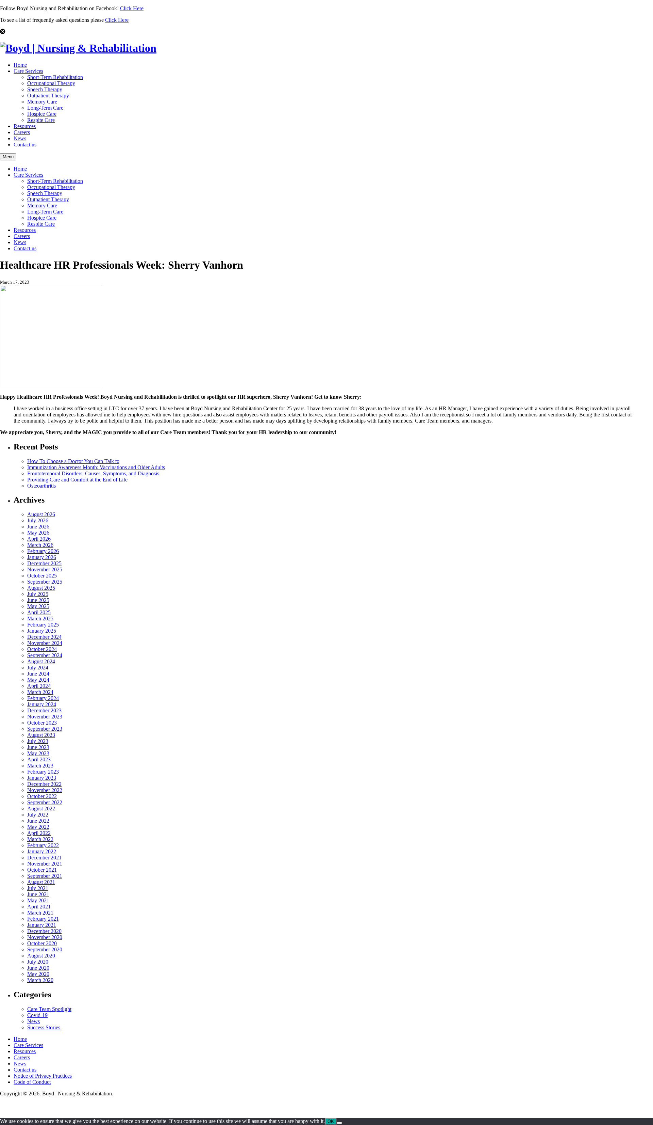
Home (20, 65)
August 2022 (41, 808)
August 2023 (41, 735)
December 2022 (44, 784)
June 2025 (38, 600)
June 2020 (38, 968)
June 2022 (38, 821)
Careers (22, 132)
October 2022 (42, 796)
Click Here (132, 8)
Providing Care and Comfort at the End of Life (77, 479)
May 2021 (38, 900)
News (20, 138)
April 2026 (39, 539)
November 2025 (44, 569)
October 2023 (42, 723)
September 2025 (44, 582)
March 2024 (40, 692)
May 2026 (38, 533)
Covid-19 (37, 1015)
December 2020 (44, 931)
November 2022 (44, 790)
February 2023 (43, 772)
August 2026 (41, 514)
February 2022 (43, 845)
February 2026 (43, 551)
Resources (25, 126)
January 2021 (41, 925)
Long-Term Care (45, 108)
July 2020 (37, 962)
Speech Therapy (44, 89)
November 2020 (44, 937)
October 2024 (42, 649)
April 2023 (39, 759)
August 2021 (41, 882)
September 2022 (44, 802)
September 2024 (44, 655)
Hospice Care (41, 114)
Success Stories (43, 1027)
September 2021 (44, 876)
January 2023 (41, 778)
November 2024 (44, 643)
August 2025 (41, 588)
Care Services (28, 71)
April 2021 (39, 906)
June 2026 (38, 526)
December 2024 (44, 637)
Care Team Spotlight (49, 1009)
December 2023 (44, 710)
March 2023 (40, 766)
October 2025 (42, 576)
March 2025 (40, 618)
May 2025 (38, 606)
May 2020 (38, 974)
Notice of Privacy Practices (43, 1076)
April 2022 (39, 833)
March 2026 (40, 545)
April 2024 (39, 686)
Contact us (25, 144)
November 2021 (44, 864)
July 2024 (37, 667)
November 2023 (44, 716)
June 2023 (38, 747)
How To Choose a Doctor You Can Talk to (73, 461)
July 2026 (37, 520)
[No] (339, 1123)
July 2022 (37, 815)
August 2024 (41, 661)
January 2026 (41, 557)
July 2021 (37, 888)
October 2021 (42, 870)
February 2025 (43, 625)
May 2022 (38, 827)
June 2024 (38, 674)
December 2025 (44, 563)
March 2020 (40, 980)
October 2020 (42, 943)
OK (331, 1121)
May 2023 (38, 753)
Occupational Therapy (51, 83)
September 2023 (44, 729)
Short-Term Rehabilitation (55, 77)
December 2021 (44, 857)
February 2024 (43, 698)
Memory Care (42, 102)
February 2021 (43, 919)
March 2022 (40, 839)
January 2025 (41, 631)
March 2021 (40, 913)
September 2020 (44, 949)
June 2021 (38, 894)
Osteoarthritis (41, 486)
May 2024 (38, 680)
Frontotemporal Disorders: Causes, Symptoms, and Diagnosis (93, 473)
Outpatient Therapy (48, 95)
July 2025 (37, 594)
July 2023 (37, 741)
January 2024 (41, 704)
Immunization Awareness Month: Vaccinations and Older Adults (96, 467)
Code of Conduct (32, 1082)
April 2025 (39, 612)
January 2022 (41, 851)
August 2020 (41, 955)
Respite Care (41, 120)
